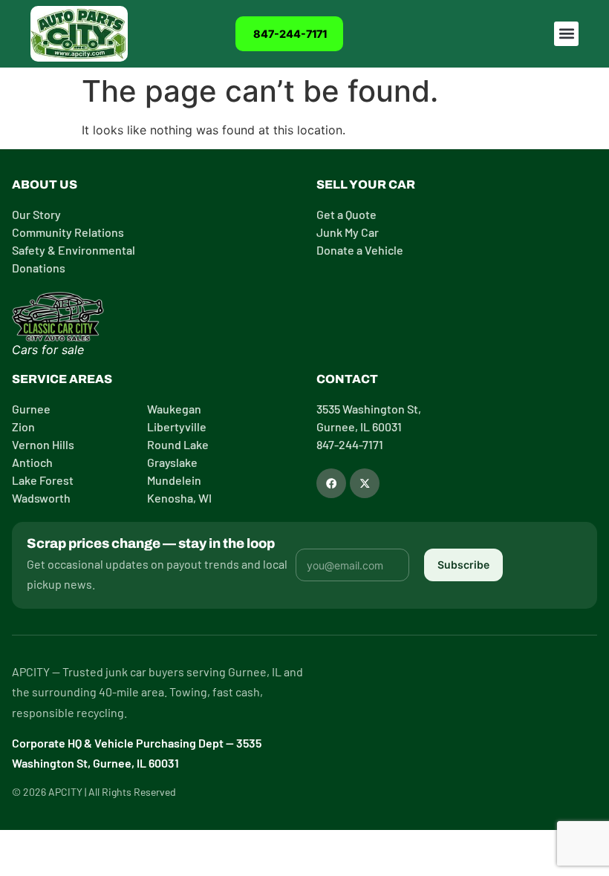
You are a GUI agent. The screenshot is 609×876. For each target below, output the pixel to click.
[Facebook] (331, 483)
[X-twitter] (365, 483)
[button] (566, 34)
